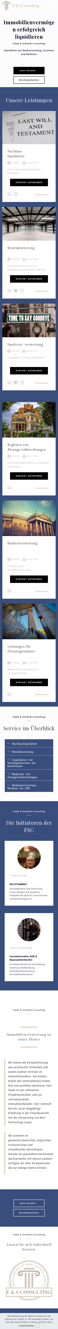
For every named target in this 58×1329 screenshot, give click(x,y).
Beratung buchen (29, 80)
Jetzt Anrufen (29, 70)
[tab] (29, 743)
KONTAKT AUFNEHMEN (29, 182)
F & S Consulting (26, 6)
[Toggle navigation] (53, 6)
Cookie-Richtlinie (26, 1325)
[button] (29, 743)
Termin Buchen (41, 195)
